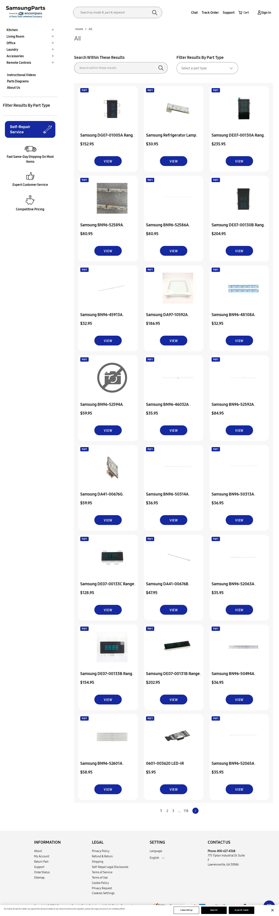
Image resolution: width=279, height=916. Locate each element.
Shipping (97, 862)
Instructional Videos (21, 75)
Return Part (41, 862)
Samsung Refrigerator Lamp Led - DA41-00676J (171, 138)
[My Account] (258, 12)
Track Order (210, 12)
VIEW (108, 161)
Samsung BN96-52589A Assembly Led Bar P (101, 227)
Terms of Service (102, 872)
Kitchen (12, 30)
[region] (139, 910)
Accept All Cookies (242, 910)
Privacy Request (102, 888)
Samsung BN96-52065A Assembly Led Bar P (233, 766)
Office (11, 43)
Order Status (42, 872)
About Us (13, 87)
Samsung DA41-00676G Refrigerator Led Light (101, 496)
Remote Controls (19, 62)
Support (228, 12)
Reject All (214, 910)
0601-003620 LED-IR (165, 763)
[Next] (195, 811)
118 (186, 810)
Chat (194, 12)
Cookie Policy (100, 883)
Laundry (12, 49)
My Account (41, 856)
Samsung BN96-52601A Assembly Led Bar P (101, 766)
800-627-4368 (226, 851)
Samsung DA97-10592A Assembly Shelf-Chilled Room (172, 317)
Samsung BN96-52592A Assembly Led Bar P (233, 407)
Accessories (15, 56)
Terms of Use (100, 878)
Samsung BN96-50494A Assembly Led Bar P (233, 676)
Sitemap (39, 878)
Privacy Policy (100, 851)
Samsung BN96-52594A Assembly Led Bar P (101, 407)
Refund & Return (102, 856)
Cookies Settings (186, 910)
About (38, 851)
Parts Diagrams (18, 81)
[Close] (272, 910)
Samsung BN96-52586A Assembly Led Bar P (167, 227)
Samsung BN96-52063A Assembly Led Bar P (233, 586)
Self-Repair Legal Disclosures (110, 867)
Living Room (15, 36)
